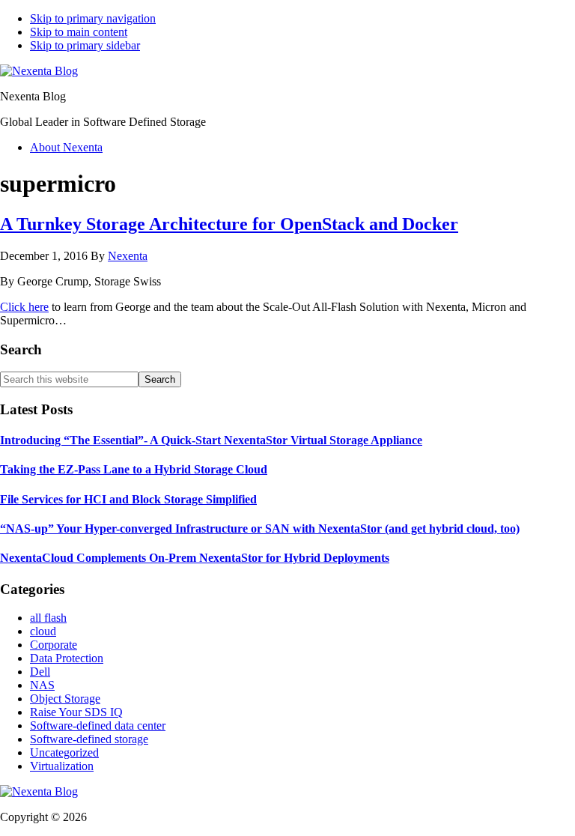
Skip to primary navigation (93, 18)
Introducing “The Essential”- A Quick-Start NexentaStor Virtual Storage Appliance (211, 440)
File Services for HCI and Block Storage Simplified (128, 499)
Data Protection (66, 658)
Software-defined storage (89, 739)
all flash (48, 617)
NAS (42, 685)
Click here (24, 306)
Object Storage (65, 698)
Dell (40, 671)
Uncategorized (64, 752)
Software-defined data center (97, 725)
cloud (43, 631)
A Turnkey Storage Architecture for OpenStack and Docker (229, 224)
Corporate (53, 644)
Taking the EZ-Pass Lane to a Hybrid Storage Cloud (133, 469)
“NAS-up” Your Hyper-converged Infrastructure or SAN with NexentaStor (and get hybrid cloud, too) (260, 528)
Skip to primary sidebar (85, 45)
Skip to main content (78, 31)
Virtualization (62, 766)
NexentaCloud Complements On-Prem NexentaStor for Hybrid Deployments (194, 557)
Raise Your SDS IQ (76, 712)
